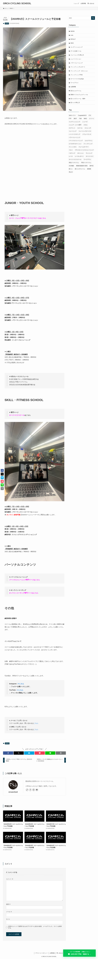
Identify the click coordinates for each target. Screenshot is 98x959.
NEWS (6, 23)
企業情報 (52, 953)
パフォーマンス (86, 134)
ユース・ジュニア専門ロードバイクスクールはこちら (27, 218)
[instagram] (33, 790)
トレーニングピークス (85, 131)
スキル (85, 125)
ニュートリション (76, 59)
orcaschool (13, 792)
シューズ (84, 121)
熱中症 (91, 165)
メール (9, 911)
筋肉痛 (89, 169)
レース (71, 156)
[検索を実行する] (93, 18)
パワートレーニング (77, 63)
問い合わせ (60, 953)
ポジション (80, 153)
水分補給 (71, 165)
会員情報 (73, 86)
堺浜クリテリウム (74, 162)
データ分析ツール (76, 51)
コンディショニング (77, 47)
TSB (80, 118)
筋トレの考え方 (75, 102)
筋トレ (71, 169)
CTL (90, 115)
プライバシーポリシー (41, 953)
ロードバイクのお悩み (77, 79)
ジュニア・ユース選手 (75, 125)
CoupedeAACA (82, 115)
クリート (91, 118)
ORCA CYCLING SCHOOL (17, 3)
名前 (8, 904)
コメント (9, 879)
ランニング (89, 153)
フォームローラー (84, 147)
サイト (8, 919)
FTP (70, 118)
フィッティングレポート (78, 67)
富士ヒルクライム (76, 90)
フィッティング (88, 143)
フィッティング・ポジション (79, 71)
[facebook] (30, 790)
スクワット (72, 128)
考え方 (71, 172)
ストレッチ (88, 128)
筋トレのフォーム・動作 (78, 98)
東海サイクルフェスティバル (79, 94)
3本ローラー (72, 115)
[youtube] (37, 790)
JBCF (75, 118)
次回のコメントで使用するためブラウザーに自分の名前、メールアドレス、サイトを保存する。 (35, 927)
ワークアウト (75, 82)
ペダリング (72, 153)
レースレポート (79, 156)
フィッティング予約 (77, 75)
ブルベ (71, 150)
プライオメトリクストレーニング (84, 150)
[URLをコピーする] (61, 753)
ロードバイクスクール (75, 159)
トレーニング (72, 131)
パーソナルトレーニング (76, 140)
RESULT (73, 39)
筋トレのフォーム (80, 169)
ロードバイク (89, 156)
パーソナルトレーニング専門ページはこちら (24, 580)
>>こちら (21, 684)
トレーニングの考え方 (77, 55)
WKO (72, 43)
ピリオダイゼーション (75, 143)
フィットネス (72, 147)
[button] (8, 753)
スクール (79, 128)
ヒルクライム (88, 140)
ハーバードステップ (74, 134)
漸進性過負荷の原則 (81, 165)
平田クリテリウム (86, 162)
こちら (36, 723)
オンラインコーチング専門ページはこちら (23, 593)
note (72, 35)
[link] (27, 790)
